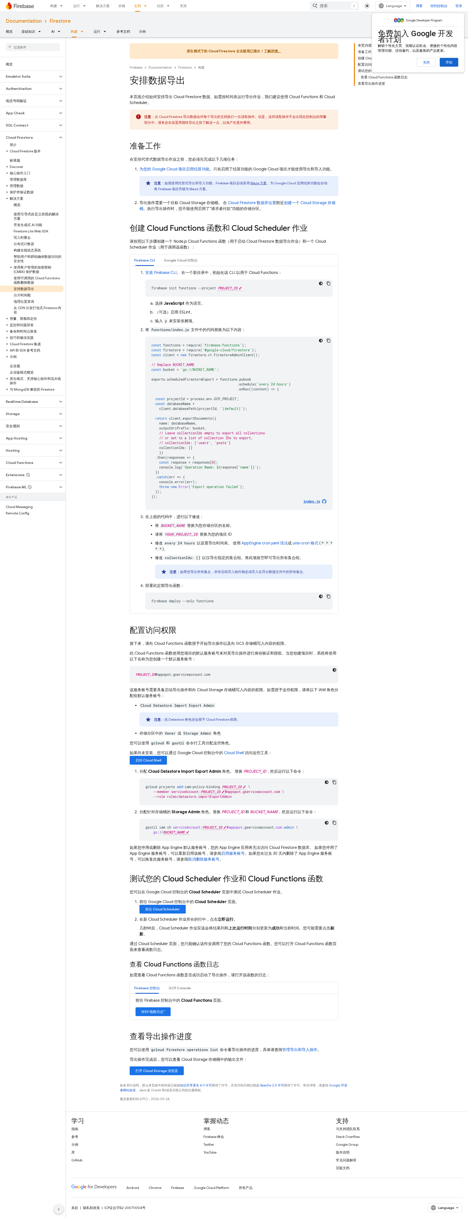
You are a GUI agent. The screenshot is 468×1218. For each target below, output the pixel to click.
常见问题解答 (346, 1160)
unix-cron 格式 (305, 543)
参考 (74, 1137)
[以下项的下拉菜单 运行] (86, 6)
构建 (53, 6)
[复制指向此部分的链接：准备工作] (166, 147)
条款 (74, 1208)
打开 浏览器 (157, 1071)
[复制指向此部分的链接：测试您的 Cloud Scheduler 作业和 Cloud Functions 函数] (328, 879)
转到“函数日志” (153, 1012)
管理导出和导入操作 (299, 1049)
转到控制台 (439, 6)
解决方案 (103, 6)
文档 (137, 6)
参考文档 (123, 31)
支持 (183, 6)
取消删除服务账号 (203, 859)
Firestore (60, 21)
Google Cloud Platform (211, 1188)
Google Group (347, 1144)
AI (53, 31)
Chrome (155, 1188)
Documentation (24, 21)
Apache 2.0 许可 (272, 1085)
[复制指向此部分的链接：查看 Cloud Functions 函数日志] (224, 965)
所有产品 (246, 1188)
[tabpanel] (234, 440)
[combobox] (334, 5)
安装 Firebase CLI (160, 272)
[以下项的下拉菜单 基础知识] (41, 31)
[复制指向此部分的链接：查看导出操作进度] (197, 1037)
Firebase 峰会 (214, 1137)
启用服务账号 (233, 853)
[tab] (144, 260)
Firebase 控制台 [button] (147, 988)
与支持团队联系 (348, 1129)
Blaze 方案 (259, 183)
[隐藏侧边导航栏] (59, 1209)
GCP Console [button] (180, 988)
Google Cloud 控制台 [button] (181, 260)
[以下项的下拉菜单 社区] (170, 6)
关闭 (426, 62)
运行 (76, 6)
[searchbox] (33, 47)
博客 (419, 6)
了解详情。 (272, 51)
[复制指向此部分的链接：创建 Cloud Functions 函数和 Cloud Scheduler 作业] (312, 229)
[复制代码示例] (328, 283)
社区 (160, 6)
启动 (148, 760)
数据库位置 (252, 202)
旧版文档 (343, 1168)
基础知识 (28, 31)
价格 (121, 6)
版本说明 (343, 1152)
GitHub (76, 1160)
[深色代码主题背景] (321, 283)
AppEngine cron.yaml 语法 (265, 543)
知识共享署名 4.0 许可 (196, 1085)
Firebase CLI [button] (144, 260)
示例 (142, 31)
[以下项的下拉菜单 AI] (60, 31)
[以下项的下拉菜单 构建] (63, 6)
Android (132, 1188)
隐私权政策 (91, 1208)
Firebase (136, 67)
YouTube (210, 1152)
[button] (29, 76)
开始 (449, 62)
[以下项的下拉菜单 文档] (147, 6)
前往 (162, 909)
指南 (74, 1129)
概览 (9, 31)
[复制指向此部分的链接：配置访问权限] (181, 631)
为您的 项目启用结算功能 (174, 169)
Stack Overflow (348, 1137)
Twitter (209, 1144)
